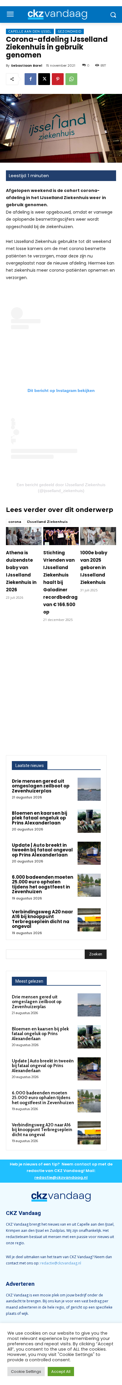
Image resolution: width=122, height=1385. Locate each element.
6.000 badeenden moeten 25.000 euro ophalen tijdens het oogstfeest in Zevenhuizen (42, 884)
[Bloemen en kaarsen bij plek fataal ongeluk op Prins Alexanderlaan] (89, 821)
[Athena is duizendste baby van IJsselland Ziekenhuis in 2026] (24, 536)
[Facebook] (30, 79)
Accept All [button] (60, 1371)
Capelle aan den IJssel (30, 31)
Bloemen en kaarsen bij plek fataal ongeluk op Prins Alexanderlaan (39, 818)
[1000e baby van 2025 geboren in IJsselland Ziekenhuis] (98, 536)
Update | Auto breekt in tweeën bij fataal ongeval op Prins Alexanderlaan (42, 850)
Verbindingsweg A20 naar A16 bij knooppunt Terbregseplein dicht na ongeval (42, 919)
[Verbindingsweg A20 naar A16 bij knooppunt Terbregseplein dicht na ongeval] (89, 919)
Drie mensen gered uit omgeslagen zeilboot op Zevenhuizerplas (41, 786)
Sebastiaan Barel (26, 65)
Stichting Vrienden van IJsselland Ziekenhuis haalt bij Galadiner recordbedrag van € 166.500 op (60, 582)
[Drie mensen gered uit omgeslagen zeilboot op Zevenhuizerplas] (89, 789)
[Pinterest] (58, 79)
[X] (44, 79)
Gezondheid (69, 31)
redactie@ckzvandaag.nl (60, 1263)
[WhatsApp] (71, 79)
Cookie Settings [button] (26, 1371)
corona (14, 522)
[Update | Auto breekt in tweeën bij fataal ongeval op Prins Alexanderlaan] (89, 853)
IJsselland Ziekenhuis (47, 522)
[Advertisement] (61, 691)
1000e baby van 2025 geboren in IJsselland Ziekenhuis (93, 567)
